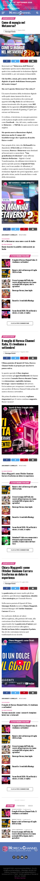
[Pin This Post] (24, 61)
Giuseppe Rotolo (10, 32)
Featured (23, 235)
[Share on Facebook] (7, 61)
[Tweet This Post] (15, 61)
